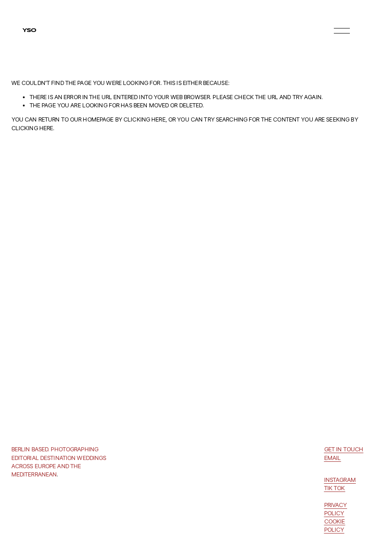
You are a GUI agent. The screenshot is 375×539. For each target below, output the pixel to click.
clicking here (144, 119)
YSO (29, 30)
